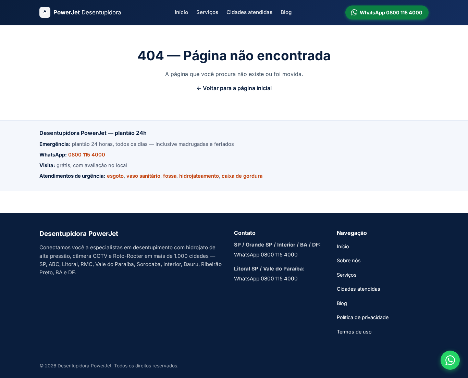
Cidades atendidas (249, 12)
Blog (286, 12)
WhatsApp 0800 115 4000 (266, 254)
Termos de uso (354, 332)
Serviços (207, 12)
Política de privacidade (363, 317)
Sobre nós (349, 260)
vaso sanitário (143, 176)
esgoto (115, 176)
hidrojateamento (199, 176)
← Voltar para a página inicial (234, 88)
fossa (169, 176)
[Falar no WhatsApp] (450, 360)
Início (181, 12)
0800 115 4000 (86, 155)
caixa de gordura (242, 176)
